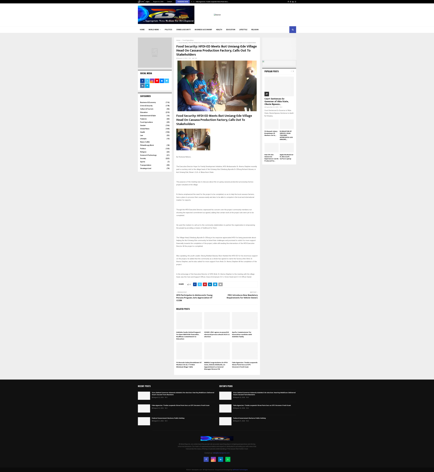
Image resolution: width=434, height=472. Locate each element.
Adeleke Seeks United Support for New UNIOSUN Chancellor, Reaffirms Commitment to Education (188, 335)
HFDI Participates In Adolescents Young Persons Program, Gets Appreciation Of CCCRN (194, 298)
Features (143, 119)
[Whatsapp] (227, 459)
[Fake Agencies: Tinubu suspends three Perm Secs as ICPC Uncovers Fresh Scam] (144, 408)
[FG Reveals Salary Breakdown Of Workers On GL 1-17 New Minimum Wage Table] (271, 124)
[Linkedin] (220, 459)
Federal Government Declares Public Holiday (210, 2)
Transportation (145, 165)
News (142, 142)
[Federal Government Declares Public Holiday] (144, 421)
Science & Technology (148, 155)
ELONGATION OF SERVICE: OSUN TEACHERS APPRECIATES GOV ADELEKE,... (286, 135)
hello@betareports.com (221, 453)
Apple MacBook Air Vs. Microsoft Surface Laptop (286, 156)
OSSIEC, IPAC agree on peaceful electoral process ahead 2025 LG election (217, 334)
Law (141, 135)
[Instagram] (213, 459)
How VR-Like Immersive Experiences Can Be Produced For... (271, 157)
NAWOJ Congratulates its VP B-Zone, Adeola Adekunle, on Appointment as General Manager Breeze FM (216, 366)
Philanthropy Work (147, 145)
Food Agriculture (146, 122)
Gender (143, 125)
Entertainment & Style (148, 116)
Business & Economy (203, 30)
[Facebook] (206, 459)
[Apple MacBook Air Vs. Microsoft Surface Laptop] (287, 147)
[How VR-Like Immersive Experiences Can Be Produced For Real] (271, 147)
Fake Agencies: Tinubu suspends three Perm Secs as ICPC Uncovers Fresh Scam (244, 364)
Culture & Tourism (146, 109)
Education (230, 30)
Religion (254, 30)
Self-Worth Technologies (240, 470)
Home (142, 30)
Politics (168, 30)
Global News (144, 129)
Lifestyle (243, 30)
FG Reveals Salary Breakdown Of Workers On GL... (270, 133)
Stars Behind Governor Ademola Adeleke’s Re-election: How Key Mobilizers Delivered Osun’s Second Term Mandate (183, 393)
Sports (142, 162)
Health (219, 30)
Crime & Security (183, 30)
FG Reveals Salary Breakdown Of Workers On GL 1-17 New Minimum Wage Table (189, 364)
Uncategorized (145, 168)
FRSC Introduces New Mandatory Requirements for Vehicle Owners (242, 297)
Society (143, 158)
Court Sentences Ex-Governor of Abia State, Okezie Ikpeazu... (276, 101)
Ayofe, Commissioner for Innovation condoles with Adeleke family (242, 334)
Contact (169, 1)
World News (154, 30)
